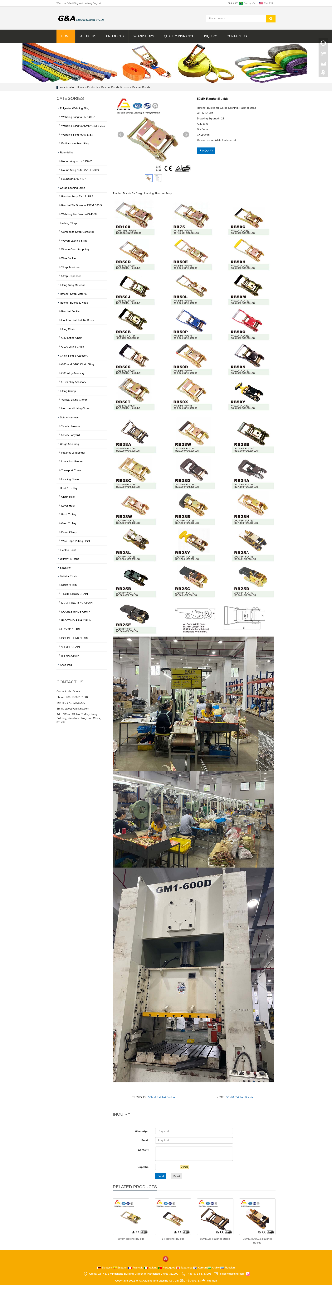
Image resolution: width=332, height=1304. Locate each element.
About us (88, 36)
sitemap (212, 1280)
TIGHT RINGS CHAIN (74, 593)
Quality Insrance (179, 36)
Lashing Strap (68, 223)
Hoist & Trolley (68, 488)
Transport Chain (71, 470)
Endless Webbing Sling (75, 143)
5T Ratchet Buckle (173, 1238)
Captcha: (143, 1166)
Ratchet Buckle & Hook (115, 87)
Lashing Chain (70, 479)
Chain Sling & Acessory (74, 355)
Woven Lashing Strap (74, 240)
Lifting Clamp (68, 390)
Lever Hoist (68, 505)
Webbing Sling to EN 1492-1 (78, 116)
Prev (121, 135)
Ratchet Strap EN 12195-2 (77, 196)
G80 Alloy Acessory (73, 373)
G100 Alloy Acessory (73, 381)
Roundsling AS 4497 (73, 178)
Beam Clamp (69, 532)
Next (186, 135)
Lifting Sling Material (72, 284)
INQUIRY (207, 150)
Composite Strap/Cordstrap (78, 231)
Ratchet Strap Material (73, 293)
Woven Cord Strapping (75, 249)
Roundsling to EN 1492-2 (76, 161)
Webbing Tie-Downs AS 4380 (79, 214)
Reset (176, 1176)
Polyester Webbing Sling (75, 108)
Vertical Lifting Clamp (74, 399)
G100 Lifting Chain (72, 346)
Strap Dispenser (71, 275)
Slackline (65, 567)
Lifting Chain (67, 329)
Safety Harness (69, 417)
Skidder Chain (68, 576)
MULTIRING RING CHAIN (77, 602)
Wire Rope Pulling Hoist (75, 540)
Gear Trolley (68, 523)
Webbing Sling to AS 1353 (77, 134)
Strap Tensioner (71, 267)
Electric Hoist (68, 549)
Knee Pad (66, 664)
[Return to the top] (323, 73)
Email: (145, 1140)
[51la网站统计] (248, 1273)
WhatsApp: (142, 1131)
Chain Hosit (68, 496)
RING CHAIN (69, 585)
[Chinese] (246, 3)
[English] (266, 3)
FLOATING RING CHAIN (76, 620)
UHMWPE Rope (69, 558)
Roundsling (67, 152)
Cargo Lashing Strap (72, 187)
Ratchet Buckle (140, 87)
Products (115, 36)
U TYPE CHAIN (70, 629)
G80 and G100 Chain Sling (77, 364)
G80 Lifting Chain (71, 337)
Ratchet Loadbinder (73, 452)
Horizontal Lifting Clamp (75, 408)
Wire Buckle (68, 258)
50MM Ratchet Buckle (161, 1097)
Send (161, 1176)
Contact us (237, 36)
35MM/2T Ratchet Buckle (215, 1238)
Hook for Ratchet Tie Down (77, 320)
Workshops (144, 36)
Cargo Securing (69, 443)
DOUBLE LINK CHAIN (74, 638)
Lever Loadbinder (72, 461)
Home (66, 36)
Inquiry (210, 36)
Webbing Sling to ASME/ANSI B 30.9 (83, 125)
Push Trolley (68, 514)
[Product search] (271, 18)
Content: (143, 1149)
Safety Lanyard (70, 434)
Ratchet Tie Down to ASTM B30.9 (81, 205)
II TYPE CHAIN (70, 655)
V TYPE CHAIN (70, 646)
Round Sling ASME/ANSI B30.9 (80, 169)
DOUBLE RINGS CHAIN (75, 611)
